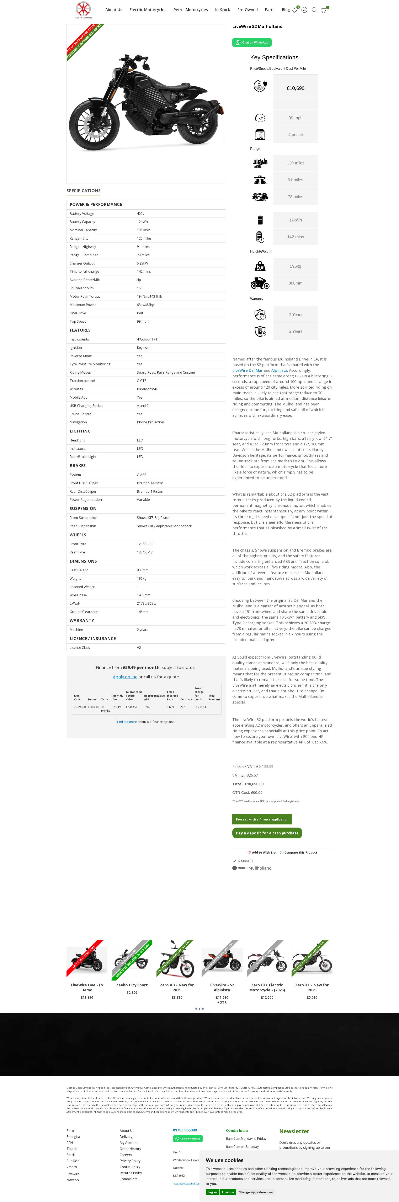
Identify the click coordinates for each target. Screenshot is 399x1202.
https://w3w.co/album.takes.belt (190, 1183)
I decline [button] (228, 1192)
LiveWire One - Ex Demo (87, 987)
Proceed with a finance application (262, 819)
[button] (196, 1009)
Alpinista (279, 370)
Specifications (83, 190)
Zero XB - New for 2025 (177, 987)
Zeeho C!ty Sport (132, 985)
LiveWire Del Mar (247, 370)
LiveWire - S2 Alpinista (222, 987)
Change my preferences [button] (256, 1192)
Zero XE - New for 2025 (312, 987)
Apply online (125, 677)
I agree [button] (212, 1192)
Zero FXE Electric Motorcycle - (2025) (267, 987)
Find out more (127, 722)
